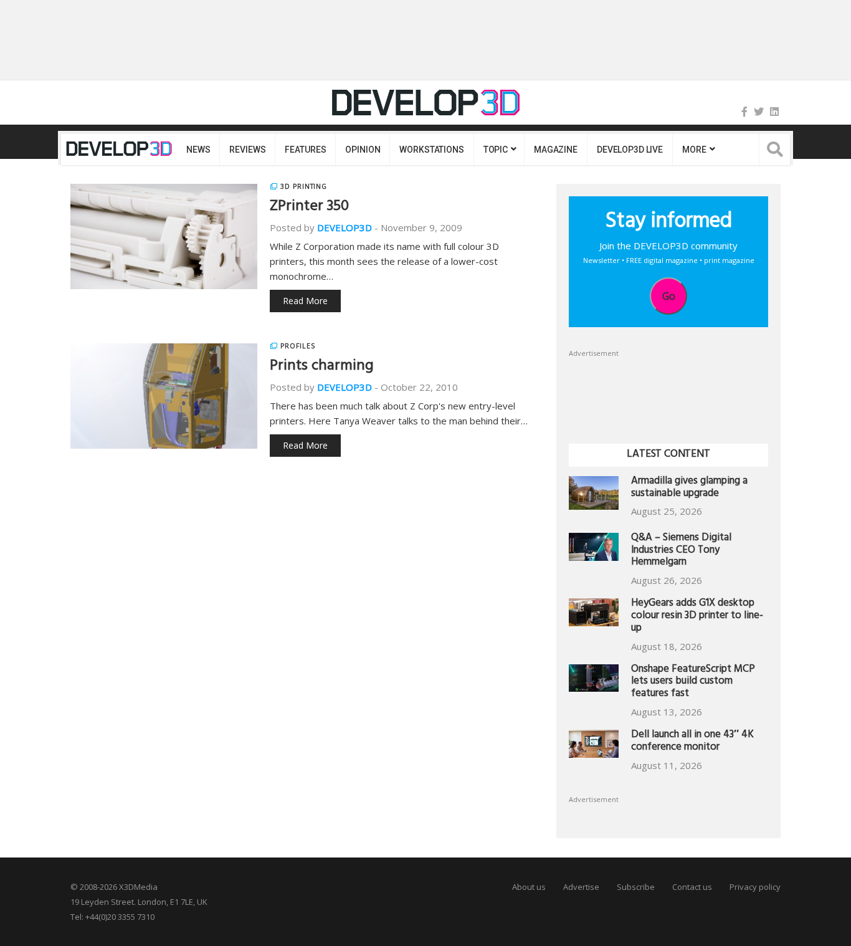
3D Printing (303, 186)
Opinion (362, 150)
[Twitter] (759, 111)
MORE (694, 150)
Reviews (247, 150)
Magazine (556, 150)
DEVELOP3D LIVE (630, 150)
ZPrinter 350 (309, 207)
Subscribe (636, 886)
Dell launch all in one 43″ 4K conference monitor (692, 742)
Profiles (297, 346)
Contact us (692, 886)
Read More (305, 301)
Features (305, 150)
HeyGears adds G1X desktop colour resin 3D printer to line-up (697, 617)
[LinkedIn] (774, 111)
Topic (495, 150)
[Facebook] (744, 111)
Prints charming (322, 367)
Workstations (431, 150)
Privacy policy (755, 886)
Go (668, 296)
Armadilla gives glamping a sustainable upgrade (689, 488)
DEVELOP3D (344, 227)
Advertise (581, 886)
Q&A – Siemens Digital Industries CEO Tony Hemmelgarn (681, 551)
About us (529, 886)
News (198, 150)
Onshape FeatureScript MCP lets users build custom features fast (693, 683)
